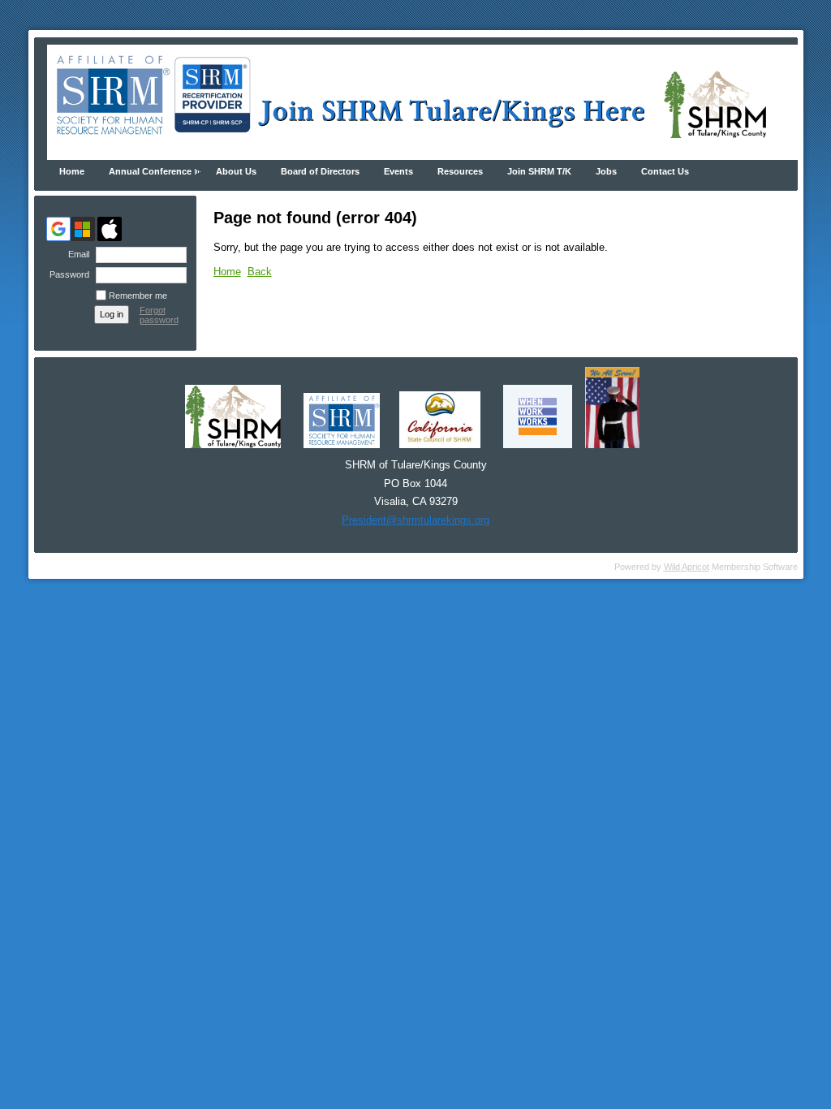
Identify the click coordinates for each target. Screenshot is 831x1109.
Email (75, 254)
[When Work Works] (537, 444)
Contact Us (665, 171)
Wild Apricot (686, 567)
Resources (460, 171)
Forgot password (159, 315)
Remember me (138, 295)
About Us (236, 171)
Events (398, 171)
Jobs (606, 171)
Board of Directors (320, 171)
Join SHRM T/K (539, 171)
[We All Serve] (612, 444)
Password (66, 274)
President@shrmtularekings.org (415, 520)
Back (260, 271)
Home (71, 171)
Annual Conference (150, 171)
